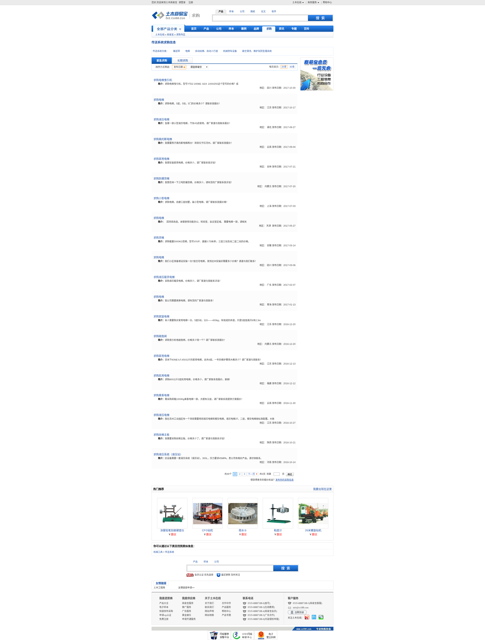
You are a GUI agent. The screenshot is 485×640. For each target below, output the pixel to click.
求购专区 (180, 34)
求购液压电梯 (161, 119)
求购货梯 (158, 237)
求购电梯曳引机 (162, 79)
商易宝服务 (187, 603)
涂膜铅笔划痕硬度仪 (172, 530)
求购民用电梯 (161, 375)
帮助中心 (327, 2)
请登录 (182, 2)
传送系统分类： (161, 51)
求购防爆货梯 (161, 178)
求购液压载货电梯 (164, 277)
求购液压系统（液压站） (168, 454)
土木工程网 (159, 587)
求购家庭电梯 (161, 316)
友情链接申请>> (186, 587)
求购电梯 (158, 99)
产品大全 (163, 603)
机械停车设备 (230, 51)
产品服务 (226, 607)
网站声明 (209, 611)
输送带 (176, 51)
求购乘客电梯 (161, 395)
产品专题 (226, 615)
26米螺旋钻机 (313, 530)
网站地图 (209, 615)
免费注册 (163, 619)
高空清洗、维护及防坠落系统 (257, 51)
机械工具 (158, 552)
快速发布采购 (166, 611)
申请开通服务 (189, 619)
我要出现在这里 (322, 489)
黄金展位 (186, 615)
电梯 (187, 51)
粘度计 (278, 530)
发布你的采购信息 (284, 480)
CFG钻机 (207, 530)
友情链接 (161, 583)
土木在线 (296, 2)
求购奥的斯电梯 (162, 139)
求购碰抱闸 (160, 336)
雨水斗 (243, 530)
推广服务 (186, 607)
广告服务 (186, 611)
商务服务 (312, 2)
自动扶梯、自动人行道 (206, 51)
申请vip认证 (165, 615)
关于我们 (209, 603)
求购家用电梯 (161, 158)
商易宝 (170, 34)
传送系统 (169, 552)
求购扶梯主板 (161, 434)
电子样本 (163, 607)
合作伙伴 (226, 603)
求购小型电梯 (161, 198)
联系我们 (209, 607)
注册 (191, 2)
